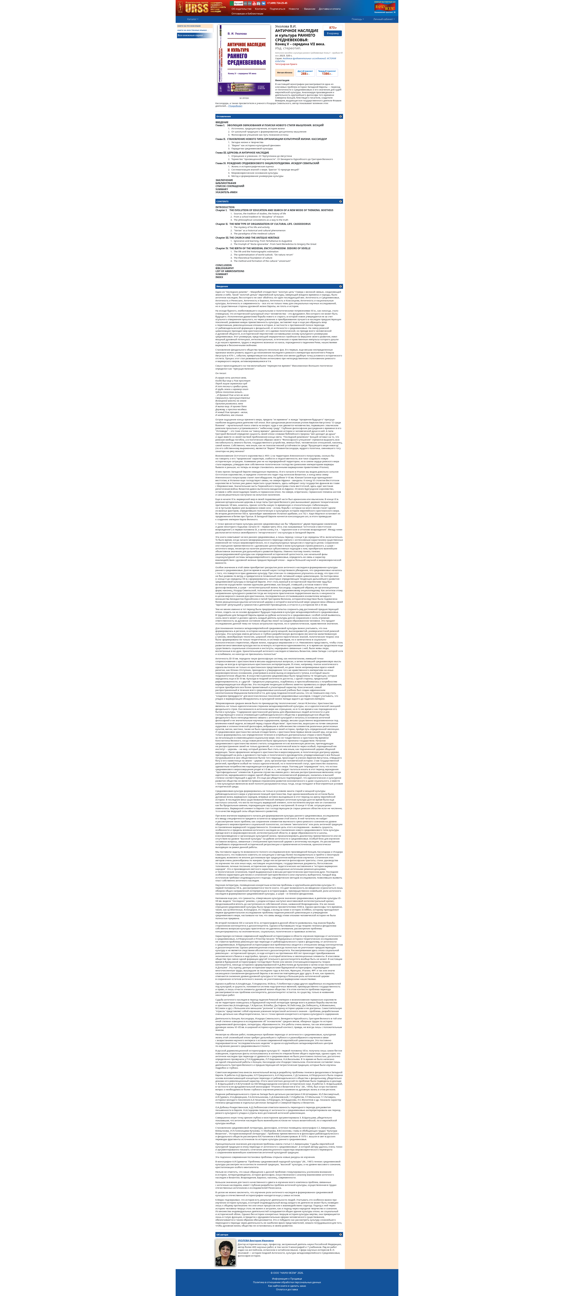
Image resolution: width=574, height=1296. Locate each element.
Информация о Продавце (287, 1278)
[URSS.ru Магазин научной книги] (202, 7)
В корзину (333, 33)
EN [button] (249, 3)
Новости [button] (294, 8)
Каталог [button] (192, 19)
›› (305, 73)
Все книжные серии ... (192, 35)
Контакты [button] (260, 8)
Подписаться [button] (277, 8)
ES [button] (245, 3)
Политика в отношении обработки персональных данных (287, 1282)
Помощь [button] (357, 19)
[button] (254, 3)
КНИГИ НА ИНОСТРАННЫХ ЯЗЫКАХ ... (193, 30)
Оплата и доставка (287, 1289)
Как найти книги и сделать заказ (287, 1285)
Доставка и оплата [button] (330, 8)
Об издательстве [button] (241, 8)
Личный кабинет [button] (383, 19)
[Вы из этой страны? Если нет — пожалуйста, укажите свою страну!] (232, 3)
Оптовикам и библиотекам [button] (247, 13)
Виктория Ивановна (256, 1240)
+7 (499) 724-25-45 (277, 3)
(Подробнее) (235, 105)
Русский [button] (239, 3)
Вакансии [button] (309, 8)
